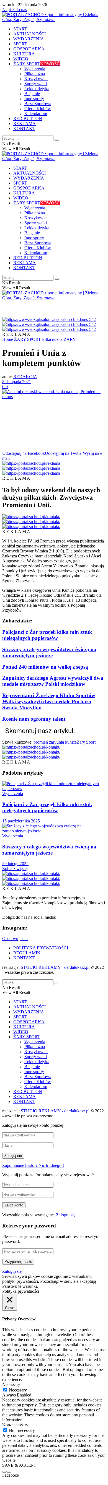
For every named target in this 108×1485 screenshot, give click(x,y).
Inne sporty (34, 98)
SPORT (20, 43)
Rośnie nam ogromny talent (33, 719)
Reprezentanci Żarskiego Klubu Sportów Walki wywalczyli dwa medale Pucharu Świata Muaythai (48, 701)
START (20, 29)
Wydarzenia (34, 68)
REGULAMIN (26, 953)
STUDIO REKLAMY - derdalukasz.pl (55, 967)
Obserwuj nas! (15, 938)
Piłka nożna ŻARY (59, 339)
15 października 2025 (21, 821)
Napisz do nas (14, 9)
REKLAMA (24, 123)
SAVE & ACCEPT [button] (19, 1465)
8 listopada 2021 (16, 381)
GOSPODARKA (29, 48)
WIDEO (20, 58)
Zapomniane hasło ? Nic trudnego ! (33, 1165)
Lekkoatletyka (36, 88)
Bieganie (32, 93)
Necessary (18, 1390)
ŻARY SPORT (36, 63)
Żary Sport (86, 742)
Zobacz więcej (15, 868)
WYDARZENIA (28, 39)
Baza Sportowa (37, 103)
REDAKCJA (25, 376)
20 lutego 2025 (15, 863)
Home (7, 339)
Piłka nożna (34, 73)
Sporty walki (35, 83)
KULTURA (24, 53)
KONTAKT (24, 128)
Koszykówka (36, 78)
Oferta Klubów (37, 108)
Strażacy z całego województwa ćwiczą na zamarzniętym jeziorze (49, 652)
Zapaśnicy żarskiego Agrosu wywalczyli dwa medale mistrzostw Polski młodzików (52, 681)
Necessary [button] (11, 1384)
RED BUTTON (27, 118)
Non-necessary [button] (15, 1424)
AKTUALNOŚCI (29, 34)
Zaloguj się (65, 1215)
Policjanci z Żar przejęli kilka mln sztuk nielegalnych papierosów (47, 635)
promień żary (45, 742)
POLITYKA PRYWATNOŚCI (40, 948)
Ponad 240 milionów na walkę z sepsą (45, 667)
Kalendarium (35, 113)
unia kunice (66, 742)
